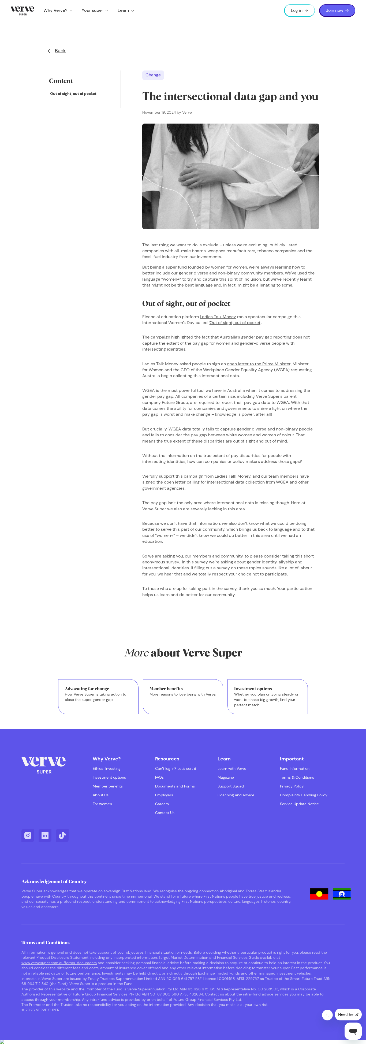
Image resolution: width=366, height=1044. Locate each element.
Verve (187, 112)
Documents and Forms (175, 786)
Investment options (109, 777)
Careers (162, 804)
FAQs (159, 777)
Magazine (226, 777)
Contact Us (164, 813)
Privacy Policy (292, 786)
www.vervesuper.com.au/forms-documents (59, 962)
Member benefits (108, 786)
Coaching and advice (236, 795)
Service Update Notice (299, 804)
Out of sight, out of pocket (73, 93)
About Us (101, 795)
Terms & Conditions (297, 777)
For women (102, 804)
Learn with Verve (232, 768)
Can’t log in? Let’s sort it (175, 768)
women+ (171, 279)
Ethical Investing (107, 768)
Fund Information (294, 768)
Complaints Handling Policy (303, 795)
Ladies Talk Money (218, 316)
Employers (164, 795)
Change (153, 75)
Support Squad (231, 786)
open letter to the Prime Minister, (259, 364)
